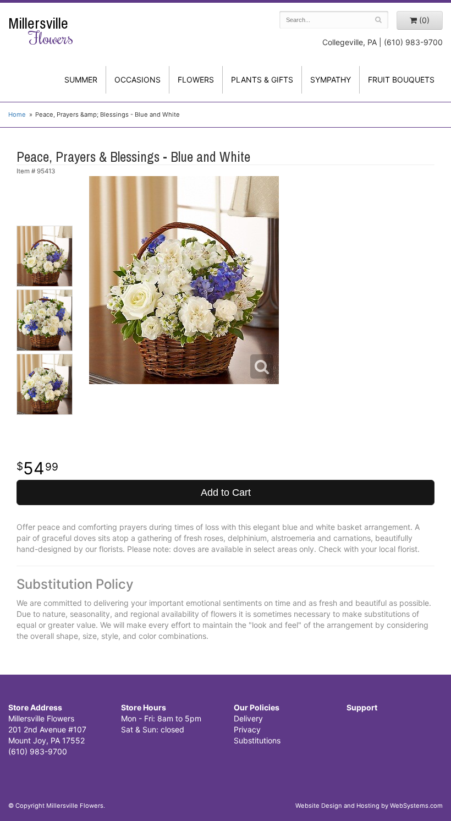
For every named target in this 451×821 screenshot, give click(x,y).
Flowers (196, 79)
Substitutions (257, 740)
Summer (80, 79)
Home (17, 114)
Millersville (40, 31)
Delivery (248, 718)
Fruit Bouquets (401, 79)
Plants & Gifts (262, 79)
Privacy (247, 729)
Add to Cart (226, 492)
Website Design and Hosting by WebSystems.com (369, 805)
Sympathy (330, 79)
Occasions (137, 79)
